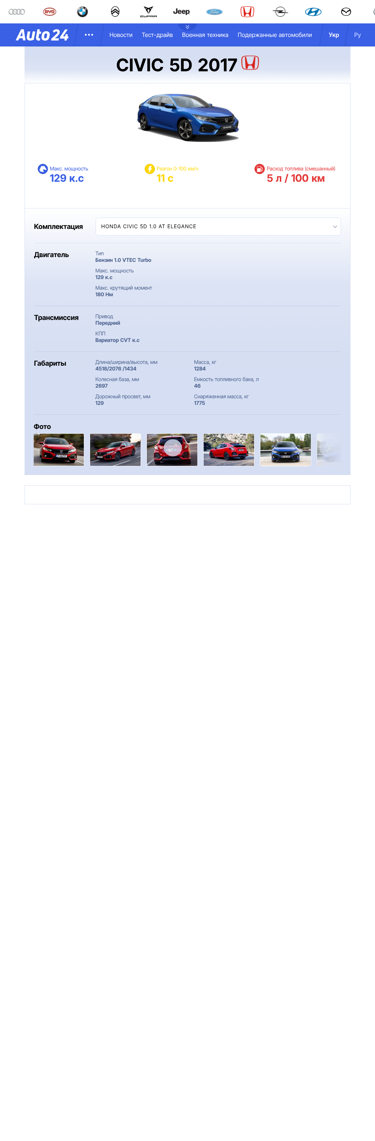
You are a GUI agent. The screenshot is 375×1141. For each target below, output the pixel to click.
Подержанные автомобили (275, 34)
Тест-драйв (157, 34)
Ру (357, 34)
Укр (334, 34)
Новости (121, 34)
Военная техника (205, 34)
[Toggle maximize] (173, 447)
